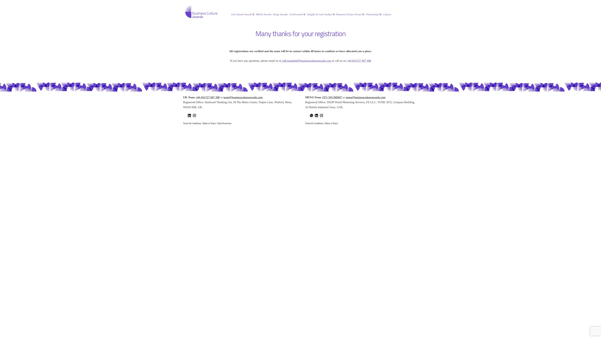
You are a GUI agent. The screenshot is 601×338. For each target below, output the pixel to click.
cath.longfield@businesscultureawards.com (306, 60)
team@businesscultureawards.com (243, 97)
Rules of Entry (209, 123)
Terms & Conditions (192, 123)
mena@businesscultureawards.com (365, 97)
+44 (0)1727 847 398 (359, 60)
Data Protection (224, 123)
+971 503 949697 (332, 97)
